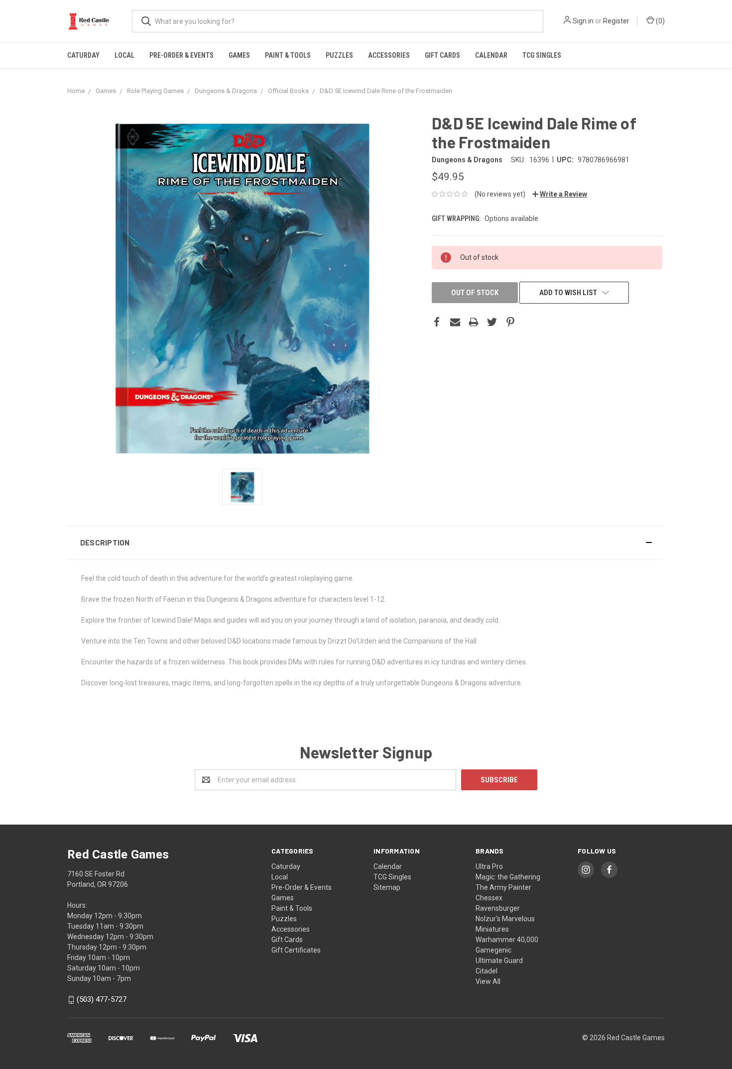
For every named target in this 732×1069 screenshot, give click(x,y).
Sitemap (386, 887)
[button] (366, 542)
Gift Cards (442, 55)
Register (616, 21)
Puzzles (339, 55)
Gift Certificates (296, 950)
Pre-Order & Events (181, 55)
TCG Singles (541, 55)
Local (124, 55)
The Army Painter (503, 887)
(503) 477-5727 (101, 999)
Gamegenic (493, 950)
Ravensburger (498, 908)
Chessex (489, 898)
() (659, 21)
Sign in (583, 21)
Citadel (486, 971)
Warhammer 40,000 (507, 940)
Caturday (83, 55)
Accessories (389, 55)
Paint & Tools (288, 55)
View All (488, 981)
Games (239, 55)
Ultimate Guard (499, 960)
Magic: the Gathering (508, 877)
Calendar (491, 55)
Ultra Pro (489, 866)
